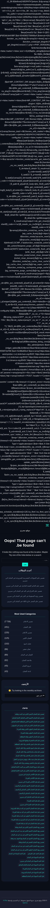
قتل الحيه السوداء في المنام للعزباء (33, 869)
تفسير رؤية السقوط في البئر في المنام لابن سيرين (25, 596)
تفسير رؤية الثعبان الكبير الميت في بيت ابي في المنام (28, 846)
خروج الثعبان (26, 666)
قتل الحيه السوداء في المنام (35, 857)
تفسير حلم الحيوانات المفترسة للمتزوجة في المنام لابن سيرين (25, 579)
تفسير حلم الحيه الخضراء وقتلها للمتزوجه (31, 740)
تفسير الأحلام (27, 633)
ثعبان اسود (27, 644)
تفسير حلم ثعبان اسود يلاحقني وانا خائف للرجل (30, 748)
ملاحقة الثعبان (27, 660)
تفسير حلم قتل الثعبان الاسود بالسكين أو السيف (29, 786)
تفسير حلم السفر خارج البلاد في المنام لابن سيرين (25, 601)
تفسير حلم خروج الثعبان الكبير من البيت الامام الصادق (27, 767)
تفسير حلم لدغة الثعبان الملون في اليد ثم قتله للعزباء (28, 816)
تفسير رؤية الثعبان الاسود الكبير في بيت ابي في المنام (27, 835)
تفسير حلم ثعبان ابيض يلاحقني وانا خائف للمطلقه (29, 744)
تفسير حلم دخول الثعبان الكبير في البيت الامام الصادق (27, 771)
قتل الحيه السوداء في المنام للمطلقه (33, 876)
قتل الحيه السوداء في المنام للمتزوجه (32, 872)
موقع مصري (25, 530)
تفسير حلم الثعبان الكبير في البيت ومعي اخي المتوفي (28, 725)
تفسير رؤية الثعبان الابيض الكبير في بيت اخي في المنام (27, 831)
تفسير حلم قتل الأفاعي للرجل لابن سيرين (31, 774)
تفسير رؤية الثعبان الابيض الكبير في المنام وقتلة (29, 827)
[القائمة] (47, 525)
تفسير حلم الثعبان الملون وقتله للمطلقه (32, 737)
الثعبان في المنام (27, 655)
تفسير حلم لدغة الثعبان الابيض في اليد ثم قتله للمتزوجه (27, 808)
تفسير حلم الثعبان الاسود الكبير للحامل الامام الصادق (28, 718)
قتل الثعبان (27, 627)
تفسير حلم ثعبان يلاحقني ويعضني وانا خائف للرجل (29, 763)
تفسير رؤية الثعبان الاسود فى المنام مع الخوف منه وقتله (27, 838)
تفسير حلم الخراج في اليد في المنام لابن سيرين (25, 591)
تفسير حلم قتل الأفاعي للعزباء (35, 778)
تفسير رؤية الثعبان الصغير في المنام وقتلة (31, 842)
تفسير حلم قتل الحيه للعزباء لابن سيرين (32, 804)
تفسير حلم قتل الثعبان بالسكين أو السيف (31, 793)
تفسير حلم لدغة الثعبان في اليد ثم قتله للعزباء (30, 823)
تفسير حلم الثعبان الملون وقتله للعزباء (32, 733)
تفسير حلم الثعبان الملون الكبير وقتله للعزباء (30, 729)
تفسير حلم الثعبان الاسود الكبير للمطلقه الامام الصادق (28, 722)
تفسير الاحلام (28, 621)
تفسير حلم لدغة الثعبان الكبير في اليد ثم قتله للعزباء (28, 812)
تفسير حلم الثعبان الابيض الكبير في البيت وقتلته (29, 714)
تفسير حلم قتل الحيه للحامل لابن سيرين (32, 797)
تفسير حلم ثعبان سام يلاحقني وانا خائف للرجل (30, 752)
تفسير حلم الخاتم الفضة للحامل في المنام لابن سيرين (25, 586)
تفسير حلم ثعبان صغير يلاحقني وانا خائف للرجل (30, 755)
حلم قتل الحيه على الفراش (36, 853)
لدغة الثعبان (27, 671)
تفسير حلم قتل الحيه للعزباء (35, 801)
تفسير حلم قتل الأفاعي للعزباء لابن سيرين (31, 782)
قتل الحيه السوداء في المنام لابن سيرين (32, 861)
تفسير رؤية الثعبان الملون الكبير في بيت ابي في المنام (27, 850)
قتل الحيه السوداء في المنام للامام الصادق (31, 865)
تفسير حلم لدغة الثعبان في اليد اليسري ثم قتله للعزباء (27, 820)
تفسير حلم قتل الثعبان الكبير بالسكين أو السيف (29, 789)
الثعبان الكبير (27, 638)
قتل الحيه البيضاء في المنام (17, 853)
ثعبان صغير (27, 649)
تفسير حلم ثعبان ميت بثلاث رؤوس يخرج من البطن (29, 759)
